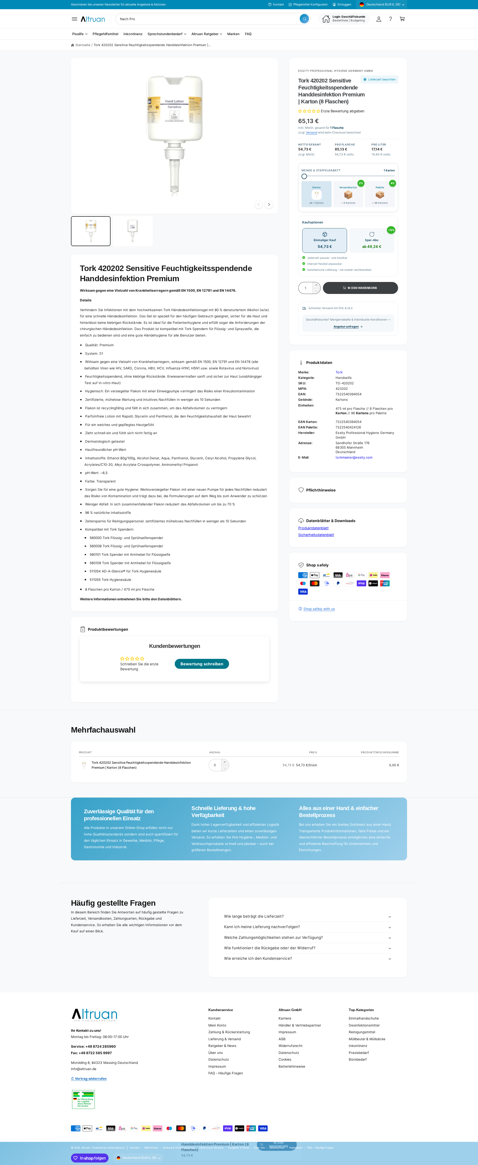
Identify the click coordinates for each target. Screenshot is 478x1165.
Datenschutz (218, 1059)
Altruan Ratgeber (205, 34)
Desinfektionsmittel (364, 1025)
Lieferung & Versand (224, 1039)
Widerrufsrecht (290, 1046)
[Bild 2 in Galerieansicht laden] (132, 231)
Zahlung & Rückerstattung (229, 1032)
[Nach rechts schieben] (269, 204)
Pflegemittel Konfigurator (310, 4)
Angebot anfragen (346, 326)
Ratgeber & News (222, 1046)
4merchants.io (116, 1147)
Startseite (82, 45)
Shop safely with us (319, 609)
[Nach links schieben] (259, 204)
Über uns (215, 1053)
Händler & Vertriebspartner (300, 1025)
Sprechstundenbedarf (165, 34)
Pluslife (78, 34)
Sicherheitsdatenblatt (316, 535)
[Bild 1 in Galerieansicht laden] (91, 231)
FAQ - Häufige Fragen (225, 1073)
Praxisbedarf (359, 1053)
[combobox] (213, 19)
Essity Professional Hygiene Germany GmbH (335, 70)
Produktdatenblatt (313, 528)
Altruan (85, 1147)
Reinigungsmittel (362, 1032)
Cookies (285, 1059)
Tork (339, 372)
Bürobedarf (358, 1059)
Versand (311, 132)
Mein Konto (217, 1025)
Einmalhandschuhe (364, 1018)
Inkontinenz (358, 1046)
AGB (282, 1039)
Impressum (217, 1066)
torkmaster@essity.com (354, 457)
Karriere (285, 1018)
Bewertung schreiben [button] (201, 663)
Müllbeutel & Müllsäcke (367, 1039)
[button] (74, 19)
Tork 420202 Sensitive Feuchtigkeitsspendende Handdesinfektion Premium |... (152, 45)
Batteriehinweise (292, 1066)
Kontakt (278, 4)
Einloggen (344, 4)
